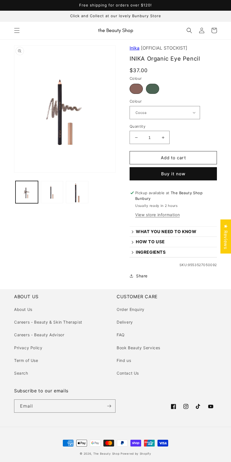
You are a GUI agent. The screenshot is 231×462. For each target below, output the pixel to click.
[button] (17, 30)
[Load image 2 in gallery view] (52, 192)
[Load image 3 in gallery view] (77, 192)
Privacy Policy (28, 347)
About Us (23, 309)
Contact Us (128, 373)
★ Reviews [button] (225, 236)
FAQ (121, 334)
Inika (134, 48)
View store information (157, 214)
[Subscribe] (109, 406)
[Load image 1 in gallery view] (26, 192)
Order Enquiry (131, 309)
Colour (136, 101)
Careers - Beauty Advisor (39, 334)
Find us (124, 360)
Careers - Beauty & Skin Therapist (48, 322)
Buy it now (173, 173)
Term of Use (26, 360)
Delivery (125, 322)
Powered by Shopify (136, 453)
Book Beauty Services (138, 347)
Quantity (137, 126)
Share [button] (142, 275)
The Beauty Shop (106, 453)
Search (21, 373)
